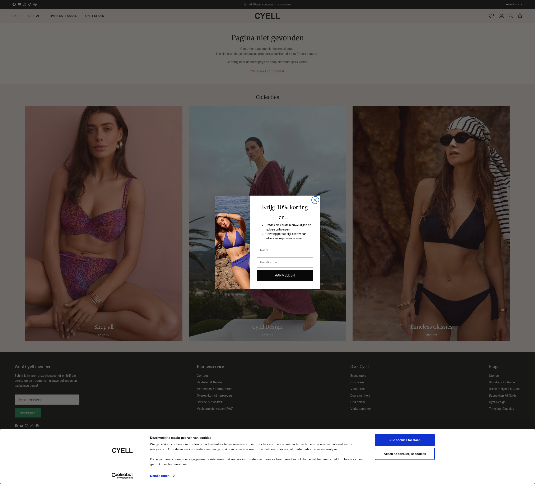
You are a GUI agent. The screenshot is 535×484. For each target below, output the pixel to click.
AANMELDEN (285, 275)
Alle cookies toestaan (404, 440)
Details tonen (159, 476)
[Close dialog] (315, 200)
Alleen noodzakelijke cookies (405, 453)
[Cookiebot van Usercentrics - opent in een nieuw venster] (122, 476)
